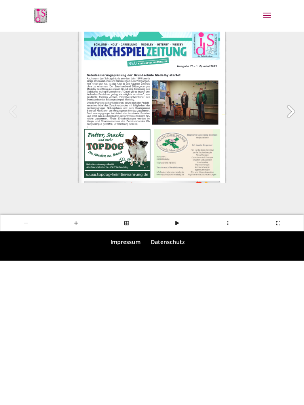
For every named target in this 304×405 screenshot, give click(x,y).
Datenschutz (168, 242)
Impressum (125, 242)
